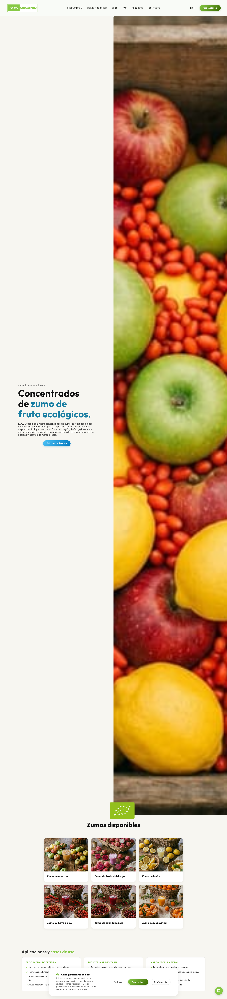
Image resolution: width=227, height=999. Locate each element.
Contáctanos (210, 8)
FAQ (125, 8)
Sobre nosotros (97, 8)
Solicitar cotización (57, 443)
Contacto (154, 8)
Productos (74, 8)
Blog (115, 8)
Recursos (137, 8)
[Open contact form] (219, 991)
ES (192, 8)
